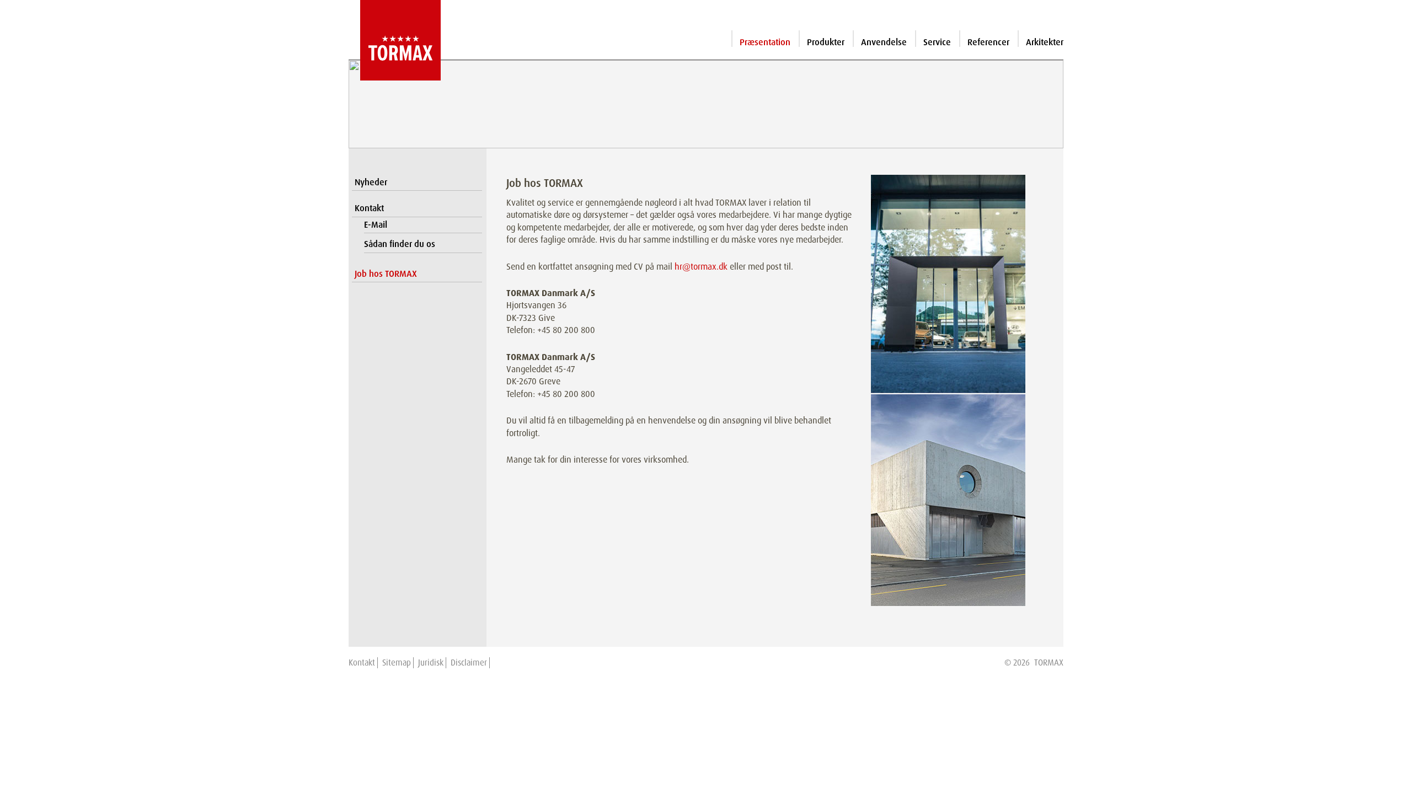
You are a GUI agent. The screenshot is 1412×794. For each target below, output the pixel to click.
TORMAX (1048, 662)
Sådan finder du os (399, 244)
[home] (395, 40)
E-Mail (375, 224)
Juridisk (430, 662)
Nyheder (371, 182)
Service (937, 42)
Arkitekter (1044, 42)
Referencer (988, 42)
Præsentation (765, 42)
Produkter (825, 42)
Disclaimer (469, 662)
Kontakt (369, 208)
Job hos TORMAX (386, 274)
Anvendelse (884, 42)
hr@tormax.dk (701, 266)
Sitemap (396, 662)
